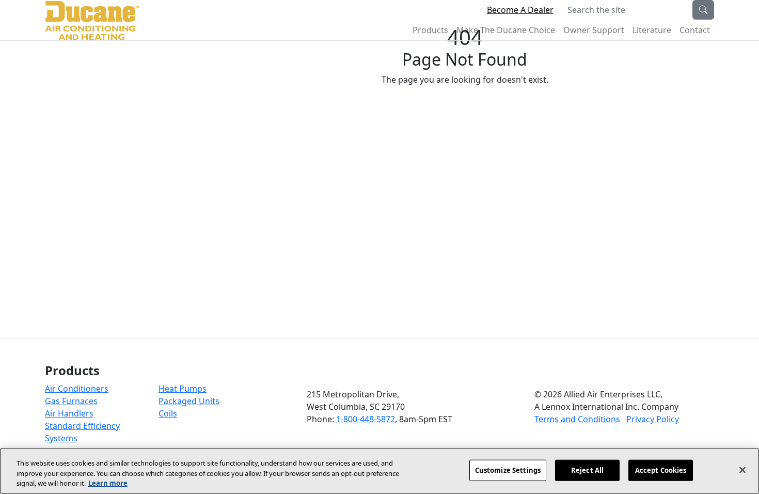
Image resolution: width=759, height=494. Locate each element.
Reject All (587, 469)
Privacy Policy (652, 419)
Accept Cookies (661, 469)
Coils (168, 413)
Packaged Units (189, 401)
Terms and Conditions (578, 419)
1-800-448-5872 (365, 419)
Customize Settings (508, 469)
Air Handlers (69, 413)
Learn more (108, 483)
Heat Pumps (183, 388)
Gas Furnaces (71, 401)
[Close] (742, 469)
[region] (379, 471)
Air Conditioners (76, 388)
